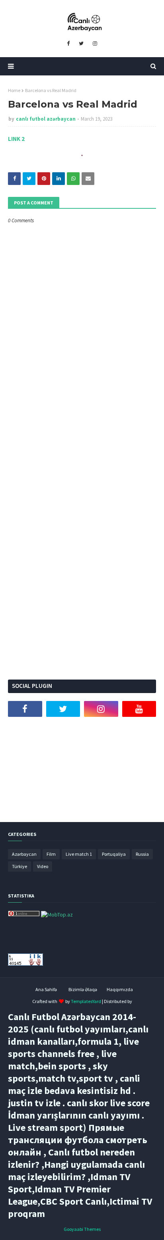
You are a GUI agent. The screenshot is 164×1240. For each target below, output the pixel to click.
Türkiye (19, 866)
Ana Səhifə (46, 989)
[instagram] (95, 43)
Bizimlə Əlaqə (82, 989)
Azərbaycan (24, 854)
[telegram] (25, 729)
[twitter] (81, 43)
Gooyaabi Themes (82, 1229)
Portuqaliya (114, 854)
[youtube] (139, 709)
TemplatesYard (86, 1001)
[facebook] (68, 43)
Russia (142, 854)
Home (14, 90)
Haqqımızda (120, 989)
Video (42, 866)
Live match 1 (79, 854)
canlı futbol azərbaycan (46, 119)
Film (51, 854)
